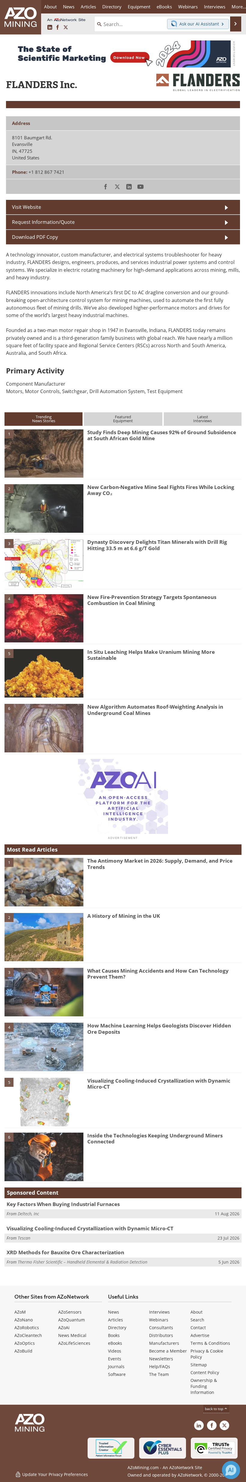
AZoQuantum (71, 1320)
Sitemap (198, 1365)
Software (117, 1374)
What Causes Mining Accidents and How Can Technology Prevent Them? (158, 973)
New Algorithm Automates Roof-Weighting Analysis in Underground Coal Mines (155, 709)
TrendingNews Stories (43, 418)
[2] (43, 508)
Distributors (161, 1335)
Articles (115, 1320)
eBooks (115, 1343)
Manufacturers (164, 1343)
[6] (43, 728)
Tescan (24, 1238)
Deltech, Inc (28, 1214)
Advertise (199, 1335)
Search (197, 1320)
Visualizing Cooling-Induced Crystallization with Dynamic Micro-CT (158, 1083)
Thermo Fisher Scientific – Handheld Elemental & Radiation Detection (82, 1262)
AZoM (20, 1312)
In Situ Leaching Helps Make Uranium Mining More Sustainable (151, 654)
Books (114, 1335)
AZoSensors (70, 1312)
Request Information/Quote (43, 222)
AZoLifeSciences (74, 1343)
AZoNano (23, 1320)
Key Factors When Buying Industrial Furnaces (63, 1204)
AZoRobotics (26, 1327)
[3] (43, 563)
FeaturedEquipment (123, 418)
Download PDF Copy (35, 237)
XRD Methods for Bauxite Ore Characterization (65, 1252)
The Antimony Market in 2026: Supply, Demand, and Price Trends (159, 863)
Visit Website (26, 207)
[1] (43, 453)
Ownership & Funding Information (203, 1386)
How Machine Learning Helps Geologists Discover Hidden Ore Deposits (159, 1028)
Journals (116, 1366)
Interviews (159, 1312)
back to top (214, 1408)
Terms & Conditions (210, 1343)
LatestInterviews (202, 418)
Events (114, 1359)
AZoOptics (24, 1343)
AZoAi (64, 1327)
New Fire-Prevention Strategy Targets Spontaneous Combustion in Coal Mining (151, 600)
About (196, 1312)
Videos (114, 1351)
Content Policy (204, 1372)
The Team (159, 1374)
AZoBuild (23, 1351)
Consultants (161, 1327)
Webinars (158, 1320)
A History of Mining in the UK (123, 915)
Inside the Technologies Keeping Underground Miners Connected (155, 1138)
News (113, 1312)
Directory (112, 7)
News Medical (72, 1335)
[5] (43, 672)
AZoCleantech (28, 1335)
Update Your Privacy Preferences (54, 1474)
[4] (43, 618)
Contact (198, 1327)
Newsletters (161, 1359)
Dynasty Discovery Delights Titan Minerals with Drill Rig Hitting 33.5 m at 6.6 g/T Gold (157, 544)
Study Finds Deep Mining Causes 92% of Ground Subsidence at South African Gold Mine (161, 435)
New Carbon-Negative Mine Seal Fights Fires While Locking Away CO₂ (160, 490)
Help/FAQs (159, 1366)
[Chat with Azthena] (231, 1470)
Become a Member (168, 1351)
